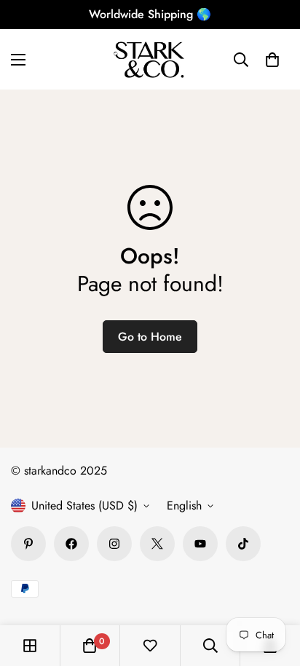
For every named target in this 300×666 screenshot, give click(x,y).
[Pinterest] (28, 543)
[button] (272, 59)
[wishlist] (150, 645)
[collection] (30, 645)
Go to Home (150, 336)
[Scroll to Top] (273, 588)
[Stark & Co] (150, 59)
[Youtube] (200, 543)
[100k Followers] (114, 543)
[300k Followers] (71, 543)
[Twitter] (157, 543)
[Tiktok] (243, 543)
